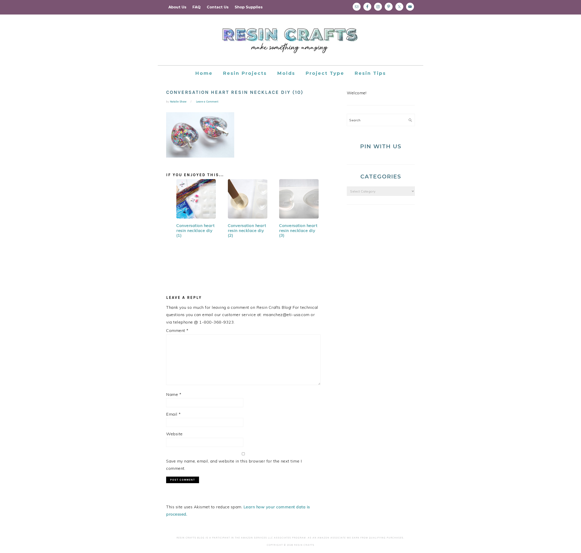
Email (173, 414)
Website (174, 433)
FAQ (196, 7)
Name (173, 394)
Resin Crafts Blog (290, 44)
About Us (177, 7)
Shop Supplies (249, 7)
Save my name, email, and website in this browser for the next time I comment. (234, 464)
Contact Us (218, 7)
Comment (177, 330)
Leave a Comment (207, 101)
